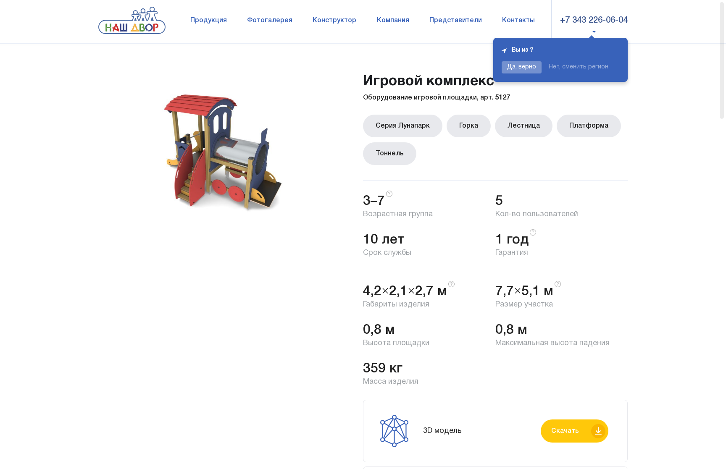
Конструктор (334, 21)
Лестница (524, 126)
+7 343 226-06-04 (594, 20)
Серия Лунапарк (403, 126)
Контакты (518, 21)
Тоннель (390, 154)
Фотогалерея (269, 21)
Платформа (588, 126)
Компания (393, 21)
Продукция (208, 21)
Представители (455, 21)
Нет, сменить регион (578, 67)
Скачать (565, 431)
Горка (468, 126)
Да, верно (521, 67)
